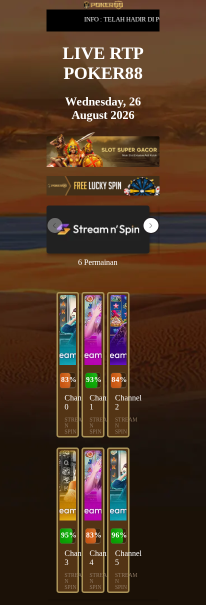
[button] (151, 225)
